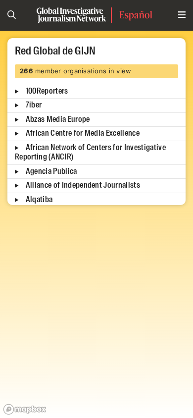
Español (136, 15)
